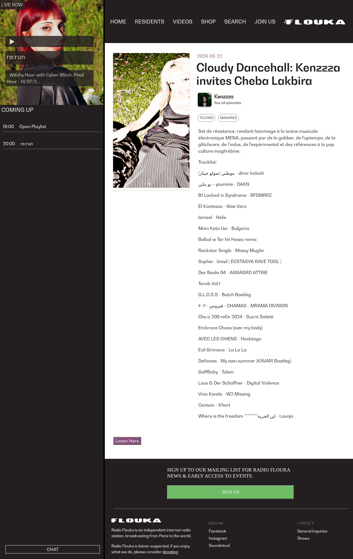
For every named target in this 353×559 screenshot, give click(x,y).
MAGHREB (228, 118)
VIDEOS (182, 21)
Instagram (218, 538)
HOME (118, 21)
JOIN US (265, 21)
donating (170, 551)
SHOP (208, 21)
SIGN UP (230, 492)
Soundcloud (219, 545)
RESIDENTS (149, 21)
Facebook (217, 531)
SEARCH (235, 21)
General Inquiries (312, 531)
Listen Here (127, 441)
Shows (303, 538)
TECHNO (206, 118)
